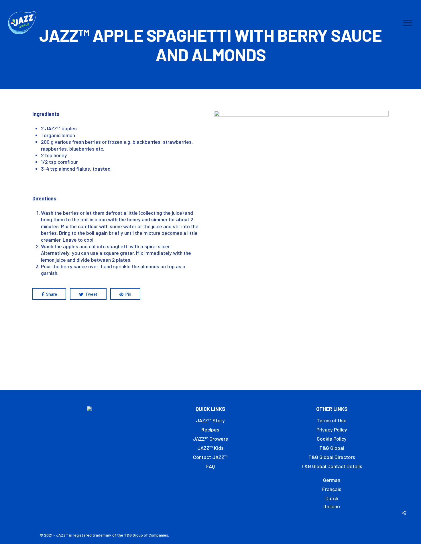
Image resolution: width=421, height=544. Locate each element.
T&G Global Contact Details (331, 466)
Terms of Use (332, 420)
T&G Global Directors (331, 457)
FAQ (210, 466)
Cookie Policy (332, 438)
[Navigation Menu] (408, 23)
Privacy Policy (331, 429)
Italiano (331, 506)
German (331, 480)
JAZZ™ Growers (210, 438)
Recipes (210, 429)
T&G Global (331, 448)
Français (331, 489)
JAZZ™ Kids (210, 448)
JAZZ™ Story (210, 420)
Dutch (331, 498)
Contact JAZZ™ (210, 457)
